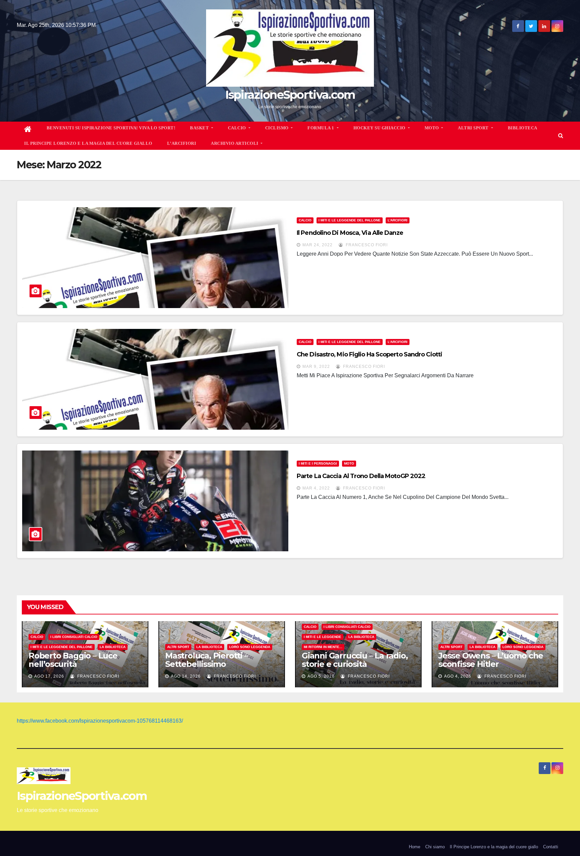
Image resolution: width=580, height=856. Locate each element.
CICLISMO (277, 127)
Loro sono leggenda (249, 647)
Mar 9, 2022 (316, 366)
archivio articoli (235, 143)
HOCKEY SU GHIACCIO (380, 127)
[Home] (28, 129)
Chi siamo (435, 846)
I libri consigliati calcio (73, 637)
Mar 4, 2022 (316, 488)
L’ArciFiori (181, 143)
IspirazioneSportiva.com (290, 95)
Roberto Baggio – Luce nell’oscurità (73, 660)
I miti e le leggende (322, 637)
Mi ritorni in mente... (323, 647)
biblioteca (522, 127)
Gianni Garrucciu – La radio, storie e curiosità (354, 660)
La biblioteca (113, 647)
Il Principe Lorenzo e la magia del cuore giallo (88, 143)
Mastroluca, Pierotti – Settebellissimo (206, 660)
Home (414, 846)
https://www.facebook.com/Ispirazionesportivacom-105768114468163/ (100, 721)
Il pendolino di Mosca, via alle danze (350, 233)
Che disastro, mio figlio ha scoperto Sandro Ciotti (369, 354)
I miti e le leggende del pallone (350, 220)
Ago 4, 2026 (457, 676)
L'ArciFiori (397, 220)
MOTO (432, 127)
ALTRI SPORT (474, 127)
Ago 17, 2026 (49, 676)
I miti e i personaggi (318, 463)
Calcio (305, 220)
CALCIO (237, 127)
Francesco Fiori (366, 245)
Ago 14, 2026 (186, 676)
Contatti (550, 846)
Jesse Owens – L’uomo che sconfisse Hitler (490, 660)
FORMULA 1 (321, 127)
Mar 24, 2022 (317, 245)
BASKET (200, 127)
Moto (349, 463)
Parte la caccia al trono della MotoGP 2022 (361, 476)
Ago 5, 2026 (321, 676)
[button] (560, 135)
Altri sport (178, 647)
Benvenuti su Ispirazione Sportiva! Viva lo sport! (111, 127)
